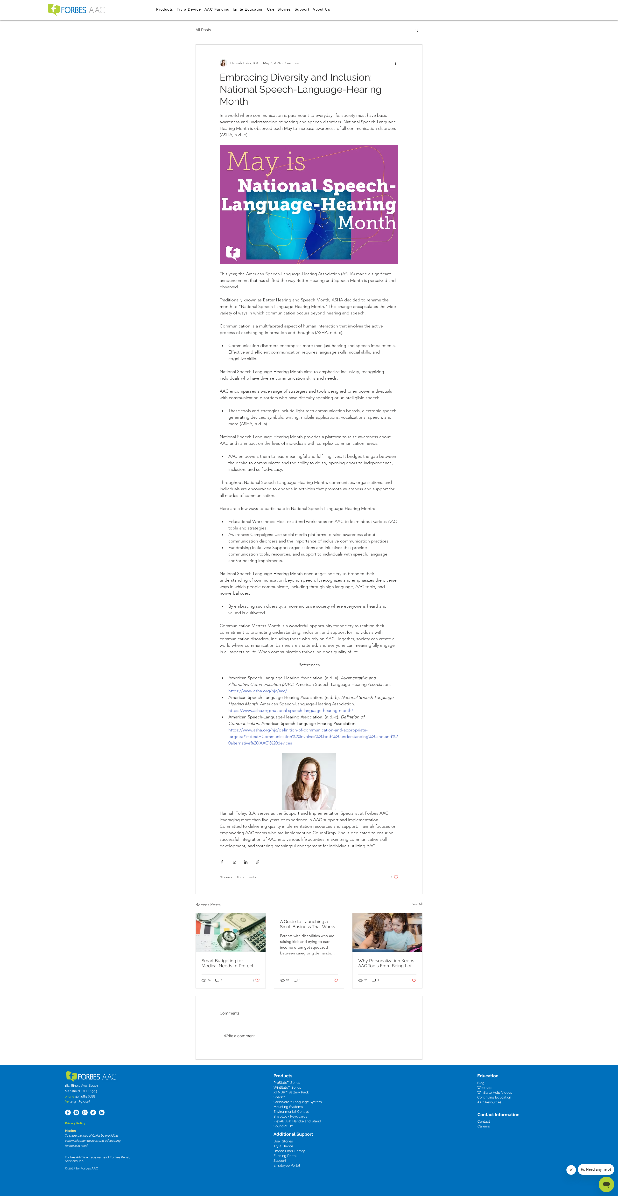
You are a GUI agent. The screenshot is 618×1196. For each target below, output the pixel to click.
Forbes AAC (89, 1168)
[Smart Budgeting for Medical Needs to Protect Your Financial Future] (231, 932)
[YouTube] (76, 1112)
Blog (481, 1083)
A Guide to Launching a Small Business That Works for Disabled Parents (307, 924)
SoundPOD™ (283, 1126)
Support (280, 1160)
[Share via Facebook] (222, 862)
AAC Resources (489, 1102)
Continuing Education (494, 1097)
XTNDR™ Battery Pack (291, 1092)
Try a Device (283, 1146)
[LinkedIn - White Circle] (102, 1112)
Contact (484, 1121)
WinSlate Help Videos (494, 1092)
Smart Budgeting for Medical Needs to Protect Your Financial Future (227, 963)
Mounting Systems (288, 1107)
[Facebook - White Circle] (68, 1112)
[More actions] (395, 63)
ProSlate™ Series (287, 1083)
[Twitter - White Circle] (93, 1112)
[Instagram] (85, 1112)
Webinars (484, 1088)
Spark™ (279, 1097)
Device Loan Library (289, 1151)
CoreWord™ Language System (298, 1102)
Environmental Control (291, 1111)
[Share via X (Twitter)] (234, 862)
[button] (164, 9)
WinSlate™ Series (287, 1087)
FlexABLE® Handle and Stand (297, 1121)
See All (417, 904)
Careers (484, 1126)
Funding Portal (285, 1156)
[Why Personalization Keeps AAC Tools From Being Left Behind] (387, 932)
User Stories (283, 1141)
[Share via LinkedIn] (245, 862)
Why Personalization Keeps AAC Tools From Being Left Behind (386, 963)
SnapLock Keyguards (290, 1116)
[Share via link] (257, 862)
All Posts (203, 30)
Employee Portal (287, 1165)
